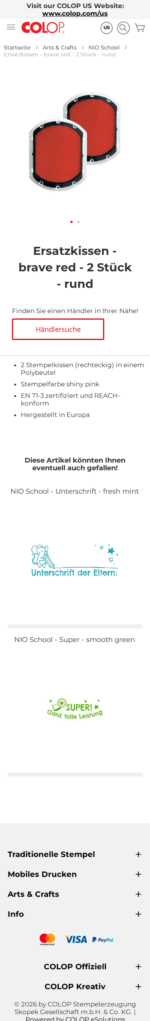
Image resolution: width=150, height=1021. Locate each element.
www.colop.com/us (75, 13)
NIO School (104, 47)
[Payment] (75, 940)
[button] (71, 222)
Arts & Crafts (60, 47)
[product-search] (123, 28)
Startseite (17, 47)
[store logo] (43, 27)
